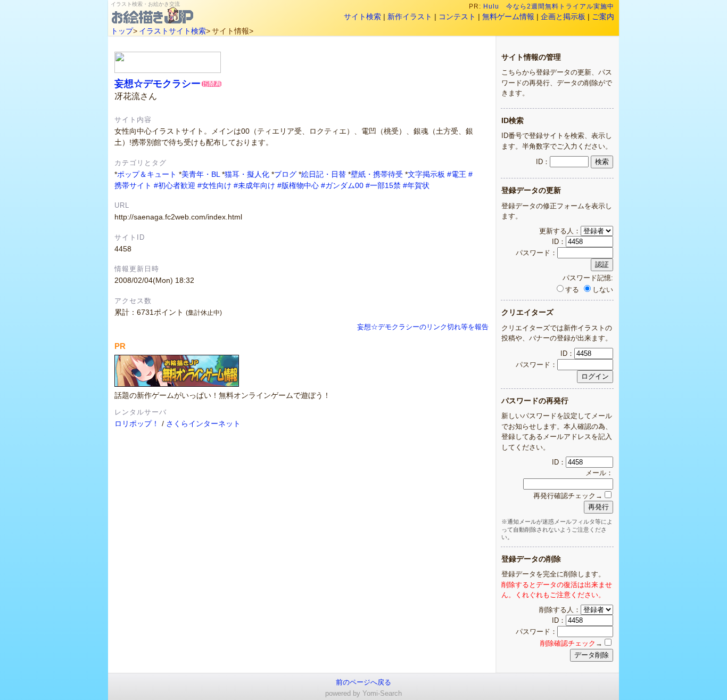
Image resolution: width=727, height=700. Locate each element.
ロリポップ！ (136, 423)
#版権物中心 (298, 185)
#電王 (456, 174)
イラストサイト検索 (172, 31)
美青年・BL (200, 174)
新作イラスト (409, 16)
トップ (122, 31)
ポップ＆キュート (147, 174)
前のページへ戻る (363, 682)
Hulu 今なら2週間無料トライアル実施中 (548, 6)
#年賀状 (416, 185)
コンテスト (457, 16)
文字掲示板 (426, 174)
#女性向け (214, 185)
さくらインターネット (203, 423)
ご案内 (603, 16)
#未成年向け (254, 185)
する (572, 290)
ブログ (285, 174)
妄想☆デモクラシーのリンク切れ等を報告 (423, 327)
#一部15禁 (383, 185)
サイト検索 (362, 16)
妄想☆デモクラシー (157, 83)
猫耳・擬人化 (247, 174)
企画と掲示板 (563, 16)
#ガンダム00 (342, 185)
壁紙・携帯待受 (377, 174)
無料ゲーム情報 (508, 16)
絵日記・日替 (323, 174)
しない (602, 290)
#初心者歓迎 (174, 185)
